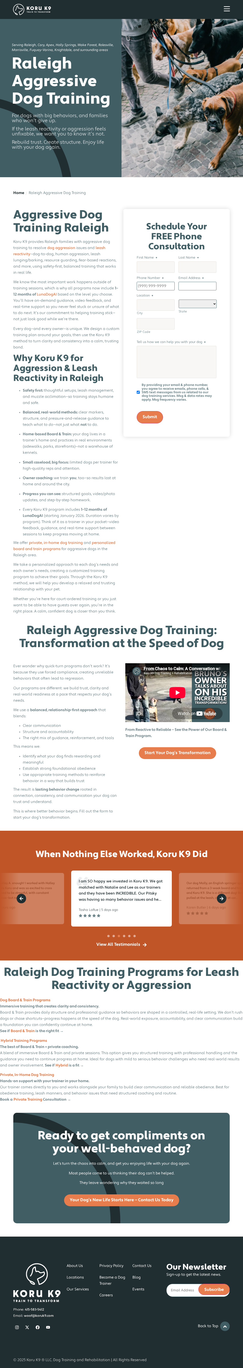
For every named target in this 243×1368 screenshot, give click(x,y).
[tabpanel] (121, 899)
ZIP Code (143, 332)
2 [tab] (113, 936)
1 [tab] (108, 936)
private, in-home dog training (56, 543)
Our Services (78, 1289)
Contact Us (141, 1266)
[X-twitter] (27, 1327)
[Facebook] (37, 1327)
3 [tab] (119, 936)
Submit (150, 417)
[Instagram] (17, 1327)
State (183, 311)
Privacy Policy (111, 1266)
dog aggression (61, 248)
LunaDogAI (47, 295)
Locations (75, 1278)
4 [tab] (124, 936)
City (140, 313)
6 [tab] (134, 936)
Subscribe (214, 1290)
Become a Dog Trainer (112, 1281)
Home (18, 193)
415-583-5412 (34, 1310)
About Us (75, 1266)
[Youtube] (48, 1327)
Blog (136, 1278)
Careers (106, 1295)
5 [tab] (129, 936)
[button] (21, 898)
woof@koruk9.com (39, 1316)
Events (138, 1289)
